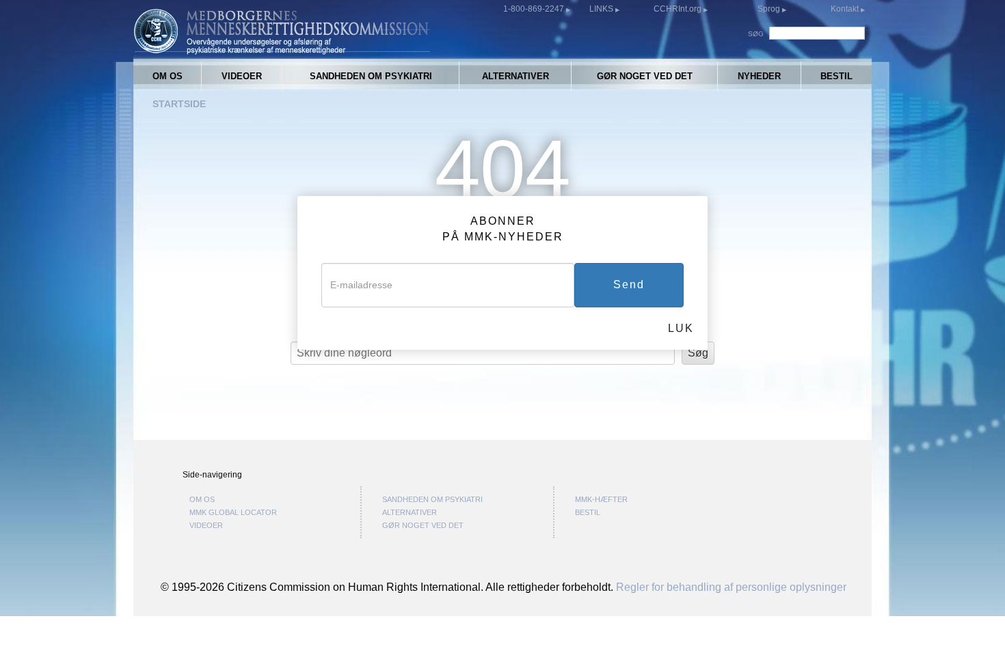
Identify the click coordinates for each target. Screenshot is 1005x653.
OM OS (167, 76)
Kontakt (846, 9)
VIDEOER (242, 76)
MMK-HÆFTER (601, 499)
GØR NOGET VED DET (645, 76)
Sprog (769, 9)
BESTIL (836, 76)
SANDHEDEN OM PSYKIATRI (371, 76)
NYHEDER (759, 76)
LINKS (602, 9)
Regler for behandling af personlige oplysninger (731, 587)
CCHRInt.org (679, 9)
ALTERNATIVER (515, 76)
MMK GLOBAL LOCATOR (233, 512)
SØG (756, 34)
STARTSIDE (179, 103)
